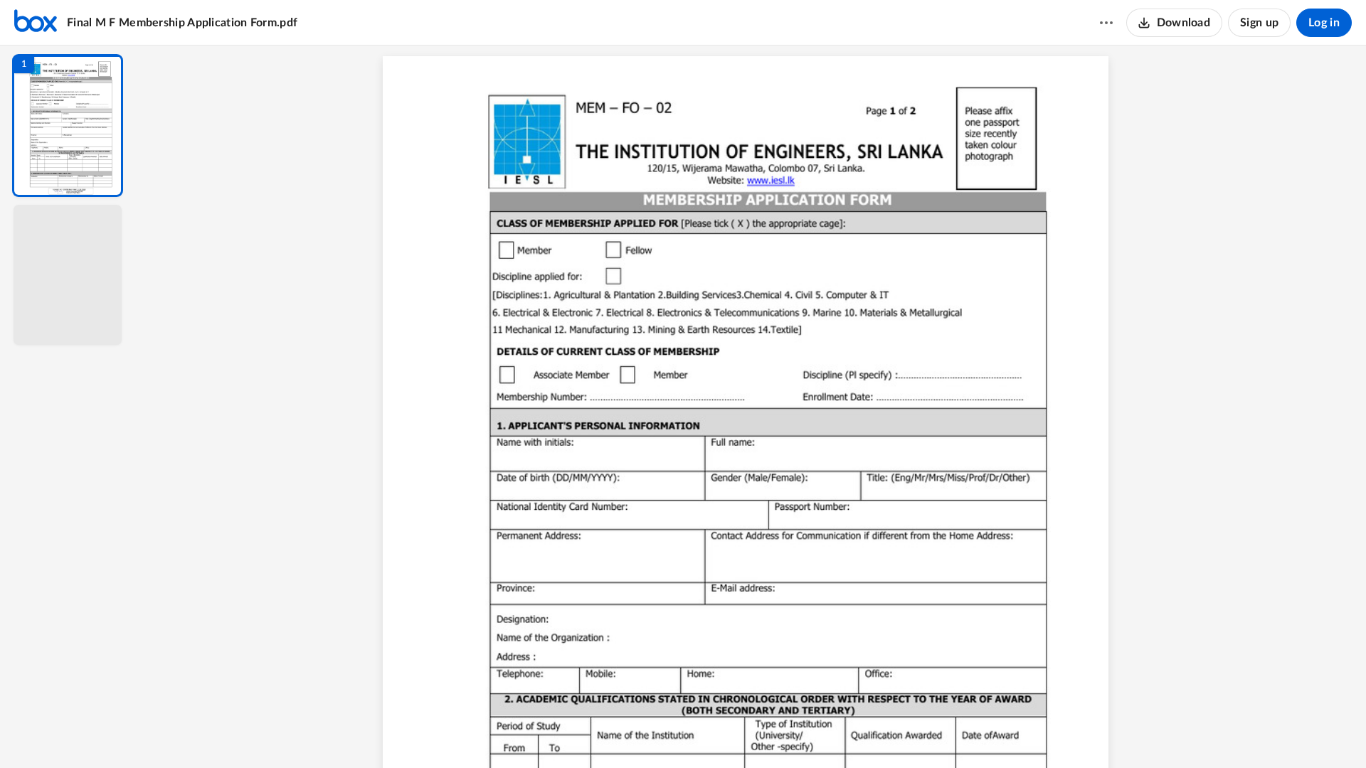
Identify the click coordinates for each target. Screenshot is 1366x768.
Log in (1324, 22)
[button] (67, 125)
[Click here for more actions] (1106, 23)
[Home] (35, 22)
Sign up (1259, 22)
